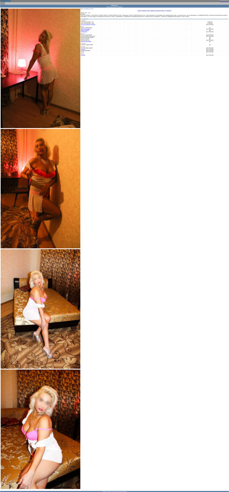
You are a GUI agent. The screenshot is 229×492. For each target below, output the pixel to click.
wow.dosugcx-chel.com (224, 1)
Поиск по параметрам (5, 1)
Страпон (83, 49)
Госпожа (83, 55)
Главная (2, 3)
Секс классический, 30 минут (88, 24)
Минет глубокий (85, 30)
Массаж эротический (86, 41)
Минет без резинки (85, 29)
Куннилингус (84, 31)
